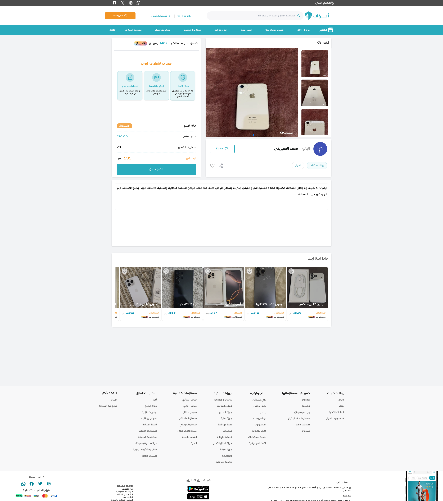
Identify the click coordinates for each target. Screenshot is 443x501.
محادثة (219, 148)
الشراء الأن (156, 169)
